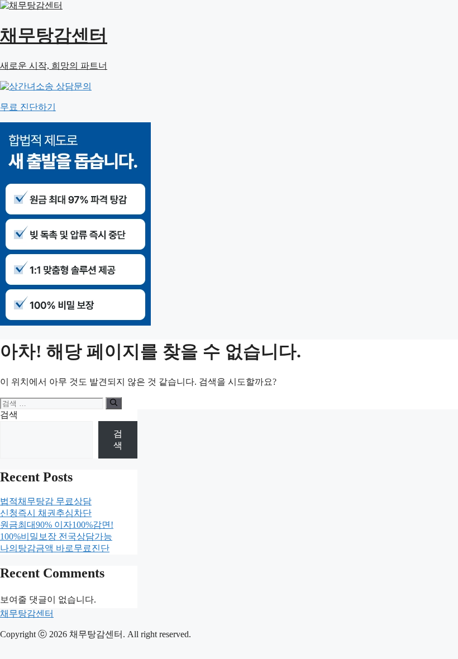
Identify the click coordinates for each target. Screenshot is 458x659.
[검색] (114, 403)
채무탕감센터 (27, 613)
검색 (9, 414)
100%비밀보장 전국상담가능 (56, 536)
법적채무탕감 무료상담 (46, 501)
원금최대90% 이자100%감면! (56, 524)
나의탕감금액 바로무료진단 (54, 548)
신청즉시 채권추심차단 (46, 513)
